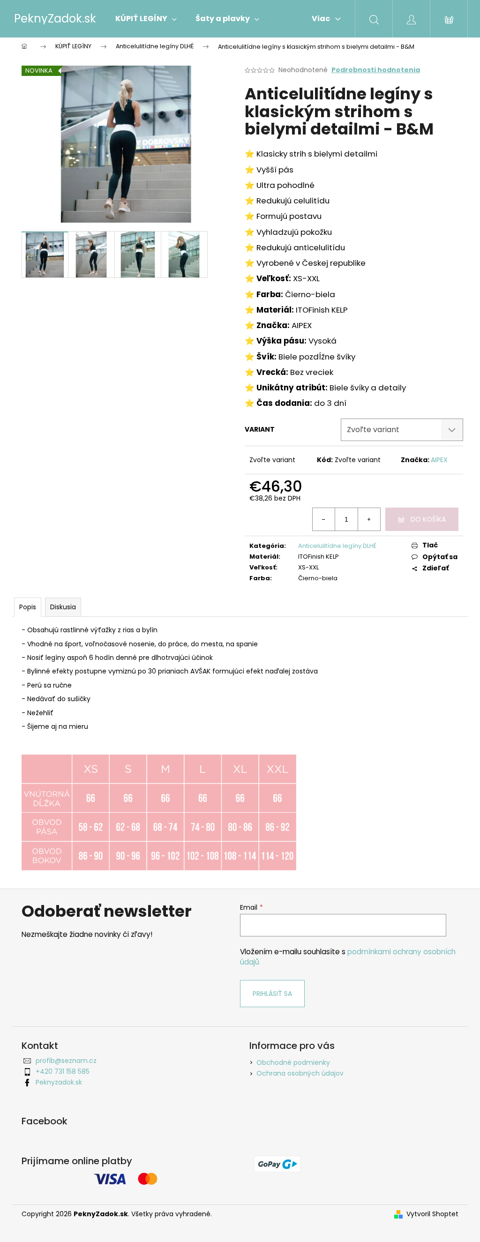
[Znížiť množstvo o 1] (324, 519)
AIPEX (439, 459)
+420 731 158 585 (63, 1071)
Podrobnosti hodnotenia (375, 70)
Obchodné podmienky (293, 1062)
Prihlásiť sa (272, 993)
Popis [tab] (27, 607)
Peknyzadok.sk (59, 1082)
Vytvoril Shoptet (432, 1214)
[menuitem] (146, 18)
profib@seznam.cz (66, 1060)
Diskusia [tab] (63, 607)
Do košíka (428, 519)
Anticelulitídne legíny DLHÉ (337, 545)
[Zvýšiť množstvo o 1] (369, 519)
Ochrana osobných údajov (300, 1073)
